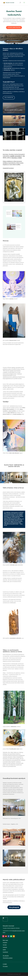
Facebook (5, 947)
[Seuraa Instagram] (3, 936)
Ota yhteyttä (8, 97)
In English (5, 964)
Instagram (5, 942)
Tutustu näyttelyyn (14, 27)
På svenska (5, 966)
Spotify (4, 949)
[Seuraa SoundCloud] (14, 936)
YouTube (5, 944)
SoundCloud (5, 952)
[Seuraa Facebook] (8, 936)
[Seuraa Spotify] (11, 936)
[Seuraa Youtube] (6, 936)
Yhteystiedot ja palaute (8, 958)
